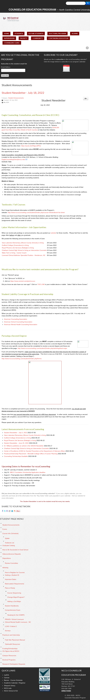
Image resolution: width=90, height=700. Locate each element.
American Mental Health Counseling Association (20, 324)
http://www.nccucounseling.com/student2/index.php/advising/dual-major (42, 348)
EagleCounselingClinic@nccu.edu (13, 159)
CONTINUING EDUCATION (58, 38)
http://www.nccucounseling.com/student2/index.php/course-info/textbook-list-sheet (36, 212)
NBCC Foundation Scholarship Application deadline (27, 472)
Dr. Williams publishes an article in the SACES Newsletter (24, 446)
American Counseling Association (15, 319)
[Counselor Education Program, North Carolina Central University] (11, 19)
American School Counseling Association (18, 322)
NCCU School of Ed (11, 691)
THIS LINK (41, 284)
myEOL (6, 675)
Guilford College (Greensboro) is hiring (15, 245)
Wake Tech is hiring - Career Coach (14, 253)
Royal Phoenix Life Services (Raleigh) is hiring (18, 248)
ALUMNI (75, 33)
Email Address (5, 67)
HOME (6, 33)
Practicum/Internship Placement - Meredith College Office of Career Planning (31, 454)
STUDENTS (19, 33)
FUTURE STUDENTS (36, 33)
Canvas (6, 677)
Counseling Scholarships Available (16, 456)
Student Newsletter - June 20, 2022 (16, 443)
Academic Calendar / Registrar (14, 683)
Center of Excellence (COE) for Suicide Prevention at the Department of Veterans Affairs (35, 451)
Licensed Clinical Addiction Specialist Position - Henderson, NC (23, 255)
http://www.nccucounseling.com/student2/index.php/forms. (22, 358)
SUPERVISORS (9, 38)
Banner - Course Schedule (13, 680)
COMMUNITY (38, 38)
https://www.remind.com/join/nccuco (22, 281)
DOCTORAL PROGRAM (57, 33)
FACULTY (23, 38)
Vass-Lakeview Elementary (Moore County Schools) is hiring (23, 243)
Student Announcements (16, 98)
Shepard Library (9, 685)
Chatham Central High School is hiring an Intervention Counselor (24, 250)
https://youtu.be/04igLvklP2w (31, 146)
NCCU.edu (8, 688)
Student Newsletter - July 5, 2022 (16, 432)
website (53, 233)
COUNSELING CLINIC (12, 43)
